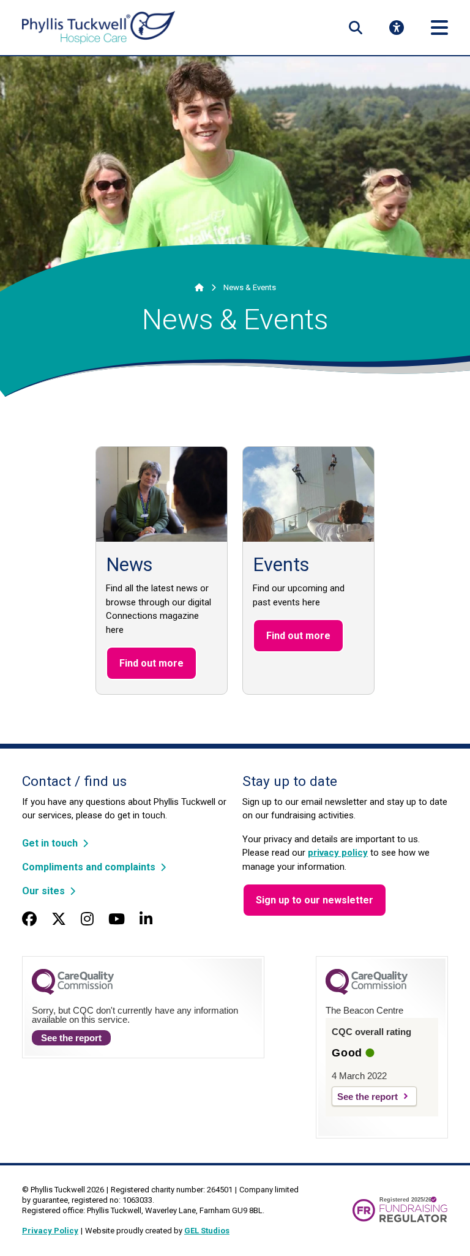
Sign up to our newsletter (314, 900)
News (129, 564)
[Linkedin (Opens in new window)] (146, 919)
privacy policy (338, 852)
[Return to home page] (98, 28)
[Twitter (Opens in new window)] (58, 919)
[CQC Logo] (73, 991)
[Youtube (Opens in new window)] (116, 919)
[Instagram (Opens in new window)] (87, 919)
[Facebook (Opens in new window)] (29, 919)
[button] (355, 27)
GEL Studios (206, 1230)
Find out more (151, 663)
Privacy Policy (50, 1230)
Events (281, 564)
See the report (71, 1038)
